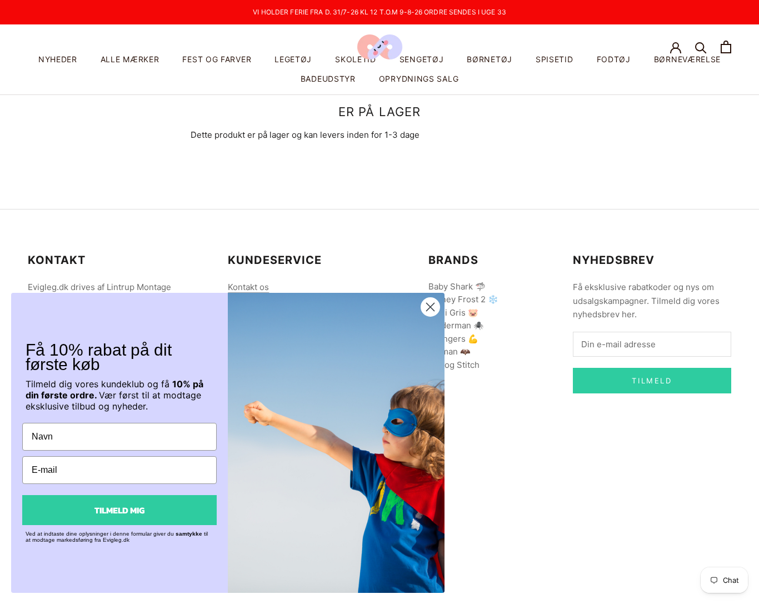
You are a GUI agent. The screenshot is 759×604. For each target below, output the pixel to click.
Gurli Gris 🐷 (453, 312)
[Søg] (701, 47)
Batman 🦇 (449, 351)
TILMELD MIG (119, 510)
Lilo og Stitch (454, 365)
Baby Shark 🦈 (457, 286)
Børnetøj (489, 59)
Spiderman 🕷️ (456, 325)
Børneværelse (687, 59)
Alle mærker (130, 59)
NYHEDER (57, 59)
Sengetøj (422, 59)
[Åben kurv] (726, 47)
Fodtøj (614, 59)
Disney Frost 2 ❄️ (463, 299)
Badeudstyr (328, 78)
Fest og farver (216, 59)
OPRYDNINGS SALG (419, 78)
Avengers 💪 (453, 338)
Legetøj (293, 59)
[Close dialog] (430, 307)
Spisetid (554, 59)
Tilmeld (652, 380)
